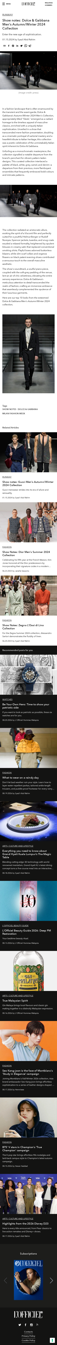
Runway (7, 14)
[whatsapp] (26, 46)
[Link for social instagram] (31, 1325)
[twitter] (21, 46)
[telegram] (30, 46)
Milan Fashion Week (13, 413)
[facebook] (9, 46)
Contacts (28, 1331)
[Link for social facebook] (25, 1325)
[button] (51, 354)
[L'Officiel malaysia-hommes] (28, 4)
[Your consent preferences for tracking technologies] (52, 1340)
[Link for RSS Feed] (37, 1325)
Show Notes (9, 409)
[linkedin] (17, 46)
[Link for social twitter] (19, 1325)
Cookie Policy (28, 1340)
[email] (4, 46)
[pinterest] (13, 46)
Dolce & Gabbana (28, 409)
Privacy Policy (28, 1336)
